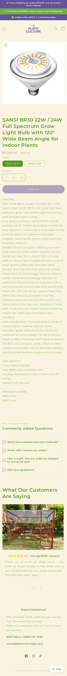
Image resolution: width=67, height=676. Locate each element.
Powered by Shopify (44, 671)
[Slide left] (26, 113)
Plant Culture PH (28, 671)
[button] (4, 28)
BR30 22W (12, 163)
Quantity (7, 171)
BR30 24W (34, 163)
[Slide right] (40, 113)
